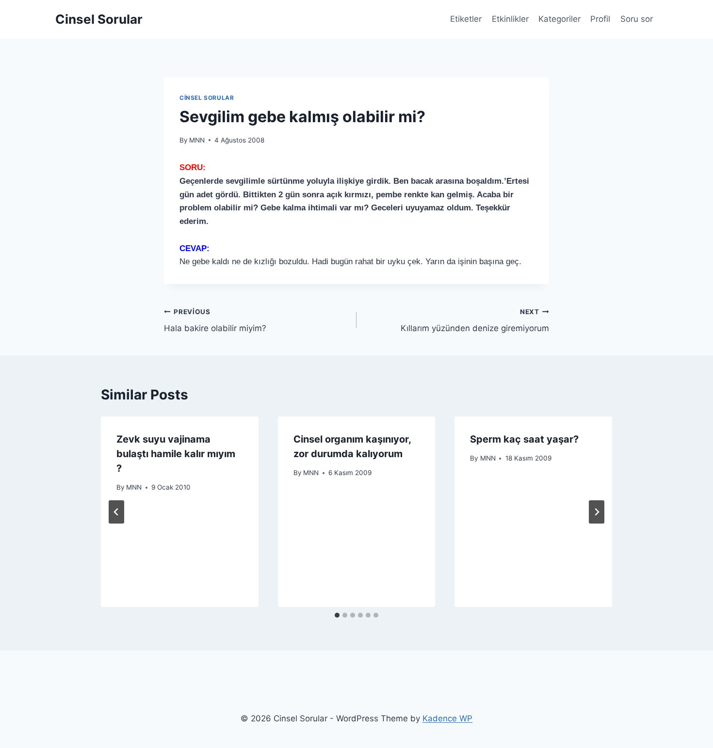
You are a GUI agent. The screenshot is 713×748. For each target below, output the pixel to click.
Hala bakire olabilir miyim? (215, 321)
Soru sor (636, 19)
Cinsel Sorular (206, 97)
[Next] (596, 512)
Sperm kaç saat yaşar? (524, 439)
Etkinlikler (510, 19)
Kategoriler (559, 19)
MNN (197, 140)
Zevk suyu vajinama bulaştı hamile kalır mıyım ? (175, 453)
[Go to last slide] (116, 512)
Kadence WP (447, 718)
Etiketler (466, 19)
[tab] (337, 615)
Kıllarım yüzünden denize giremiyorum (475, 321)
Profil (600, 19)
